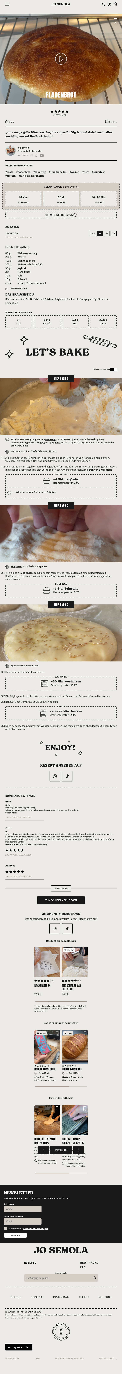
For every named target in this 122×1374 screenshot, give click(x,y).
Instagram (61, 1297)
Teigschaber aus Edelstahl (71, 987)
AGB (37, 1358)
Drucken (113, 122)
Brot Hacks (89, 1262)
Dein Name (9, 1204)
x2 (107, 233)
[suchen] (95, 1277)
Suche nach (61, 1273)
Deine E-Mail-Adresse (13, 1216)
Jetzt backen (61, 1150)
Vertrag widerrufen (19, 1347)
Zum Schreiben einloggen (61, 900)
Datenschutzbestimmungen (35, 1228)
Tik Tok (84, 1297)
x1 (100, 233)
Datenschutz (108, 1358)
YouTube (105, 1297)
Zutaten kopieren (18, 288)
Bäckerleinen (42, 985)
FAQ (83, 1267)
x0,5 (93, 233)
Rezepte (30, 1262)
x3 (114, 233)
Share (11, 122)
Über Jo (16, 1297)
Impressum (12, 1358)
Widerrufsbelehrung (69, 1358)
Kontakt (37, 1297)
